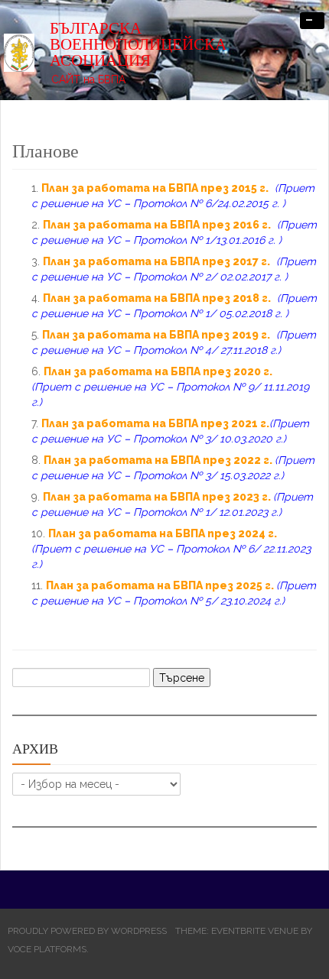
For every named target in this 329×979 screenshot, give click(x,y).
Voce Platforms (47, 949)
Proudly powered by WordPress (87, 931)
